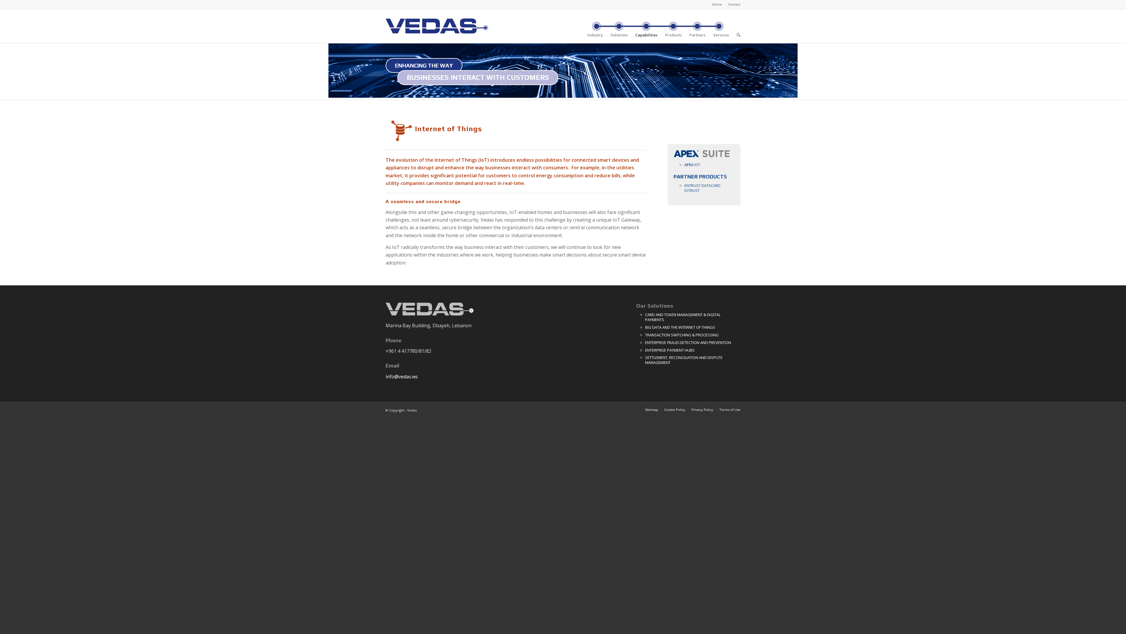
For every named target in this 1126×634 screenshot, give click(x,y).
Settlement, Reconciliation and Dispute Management (684, 360)
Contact (734, 4)
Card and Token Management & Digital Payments (682, 317)
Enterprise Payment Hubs (670, 350)
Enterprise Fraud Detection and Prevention (688, 342)
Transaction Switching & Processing (682, 335)
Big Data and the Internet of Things (680, 327)
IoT (692, 164)
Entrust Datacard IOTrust (702, 188)
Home (717, 4)
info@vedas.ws (402, 376)
